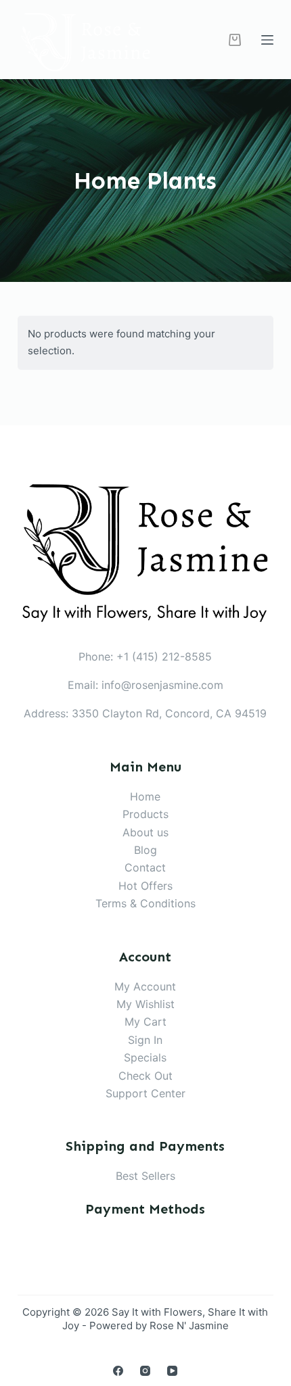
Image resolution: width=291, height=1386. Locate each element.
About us (145, 832)
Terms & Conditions (145, 903)
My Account (145, 986)
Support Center (145, 1093)
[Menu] (267, 40)
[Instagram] (145, 1371)
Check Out (145, 1075)
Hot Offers (145, 885)
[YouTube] (172, 1371)
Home (145, 796)
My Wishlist (145, 1004)
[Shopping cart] (235, 40)
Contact (145, 867)
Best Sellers (145, 1175)
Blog (145, 850)
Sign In (145, 1040)
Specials (145, 1057)
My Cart (145, 1021)
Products (145, 814)
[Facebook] (118, 1371)
